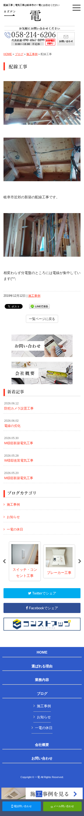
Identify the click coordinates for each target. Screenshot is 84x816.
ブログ (19, 54)
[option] (25, 561)
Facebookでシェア (43, 608)
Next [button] (79, 561)
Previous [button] (4, 561)
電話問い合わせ (22, 806)
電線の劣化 (12, 423)
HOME (8, 54)
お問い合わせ (42, 758)
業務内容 (42, 680)
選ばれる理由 (42, 666)
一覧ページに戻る (42, 319)
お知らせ (13, 517)
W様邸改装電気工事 (18, 458)
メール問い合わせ (63, 806)
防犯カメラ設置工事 (19, 406)
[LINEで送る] (39, 306)
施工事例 (32, 54)
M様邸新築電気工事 (18, 440)
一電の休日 (15, 529)
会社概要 (42, 745)
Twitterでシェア (43, 593)
